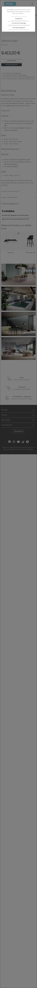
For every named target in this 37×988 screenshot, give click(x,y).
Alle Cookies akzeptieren (19, 27)
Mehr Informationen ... (18, 13)
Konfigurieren (18, 18)
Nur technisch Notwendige (19, 23)
